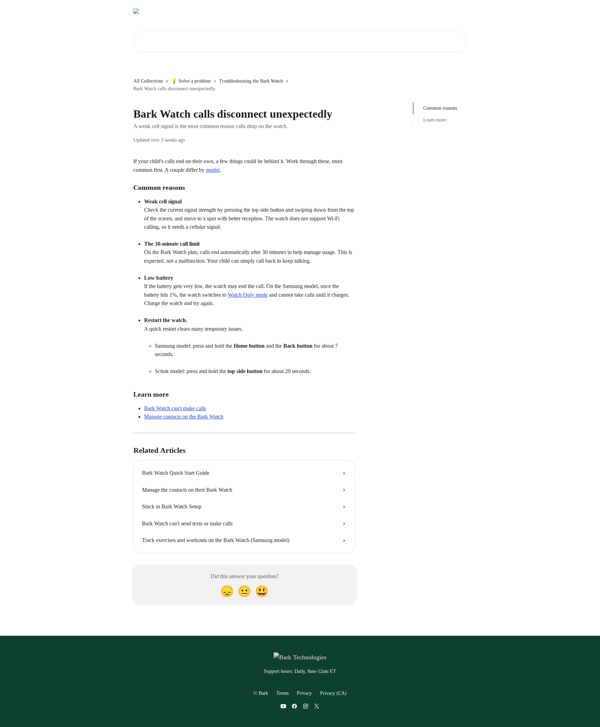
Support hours (413, 11)
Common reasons (440, 108)
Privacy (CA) (333, 693)
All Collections (148, 81)
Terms (282, 693)
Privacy (304, 693)
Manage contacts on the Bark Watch (183, 417)
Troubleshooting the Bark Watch (251, 81)
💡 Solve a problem (191, 81)
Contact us (378, 11)
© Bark (260, 693)
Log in (352, 11)
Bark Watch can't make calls (175, 408)
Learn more (434, 119)
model (212, 170)
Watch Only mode (248, 295)
